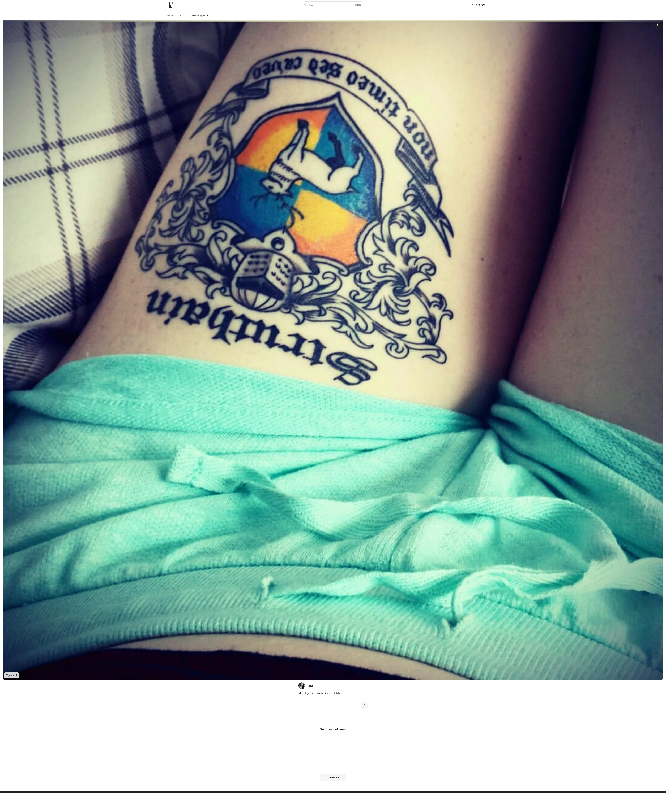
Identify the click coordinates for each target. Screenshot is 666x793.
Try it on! (11, 675)
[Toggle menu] (496, 5)
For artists (478, 5)
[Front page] (170, 5)
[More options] (657, 26)
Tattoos (357, 4)
